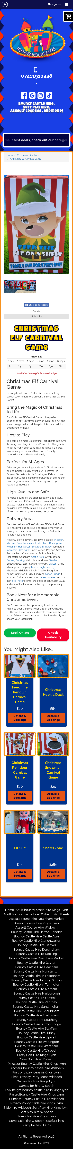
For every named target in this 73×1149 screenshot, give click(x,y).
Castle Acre (37, 557)
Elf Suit (20, 848)
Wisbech (58, 539)
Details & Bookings (19, 717)
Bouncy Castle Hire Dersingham (36, 949)
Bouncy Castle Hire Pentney (36, 1002)
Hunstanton (24, 546)
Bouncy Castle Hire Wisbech (36, 1050)
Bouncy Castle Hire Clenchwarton (36, 940)
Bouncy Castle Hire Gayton (36, 962)
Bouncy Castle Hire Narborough (36, 993)
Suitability (36, 316)
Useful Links (55, 1121)
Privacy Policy (20, 1103)
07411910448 (36, 76)
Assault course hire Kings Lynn (36, 923)
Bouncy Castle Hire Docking (36, 954)
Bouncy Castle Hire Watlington (36, 1042)
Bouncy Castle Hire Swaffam (36, 1028)
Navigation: (55, 4)
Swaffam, (54, 560)
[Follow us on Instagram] (40, 95)
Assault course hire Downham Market (36, 919)
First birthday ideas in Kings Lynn (36, 1072)
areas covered (49, 577)
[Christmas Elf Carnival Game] (36, 224)
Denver (10, 560)
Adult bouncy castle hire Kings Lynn (42, 910)
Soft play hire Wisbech (36, 1112)
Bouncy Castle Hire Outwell (36, 998)
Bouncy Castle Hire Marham (36, 989)
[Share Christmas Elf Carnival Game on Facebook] (36, 304)
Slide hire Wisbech (17, 1107)
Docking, (20, 560)
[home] (5, 4)
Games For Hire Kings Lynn (36, 1081)
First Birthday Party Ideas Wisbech (36, 1077)
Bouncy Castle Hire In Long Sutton (36, 980)
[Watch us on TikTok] (49, 95)
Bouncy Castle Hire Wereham (36, 1046)
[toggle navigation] (66, 4)
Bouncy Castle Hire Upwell (36, 1037)
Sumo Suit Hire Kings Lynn (36, 1116)
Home (9, 155)
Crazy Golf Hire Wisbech (36, 1059)
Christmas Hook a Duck (53, 692)
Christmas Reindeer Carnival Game (20, 770)
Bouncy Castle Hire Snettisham (36, 1015)
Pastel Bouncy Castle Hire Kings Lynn (36, 1094)
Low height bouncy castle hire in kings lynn (36, 1090)
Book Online (20, 632)
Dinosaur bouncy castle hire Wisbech (37, 1068)
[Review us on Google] (32, 95)
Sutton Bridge (52, 574)
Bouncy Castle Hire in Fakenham (36, 976)
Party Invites (31, 1125)
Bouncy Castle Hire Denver (36, 945)
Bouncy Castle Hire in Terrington (36, 984)
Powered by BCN (36, 1143)
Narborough (38, 567)
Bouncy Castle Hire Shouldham (36, 1011)
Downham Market (26, 543)
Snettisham (38, 546)
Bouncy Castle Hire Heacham (36, 967)
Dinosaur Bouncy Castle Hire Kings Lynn (36, 1063)
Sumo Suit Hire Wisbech (26, 1121)
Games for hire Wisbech (36, 1085)
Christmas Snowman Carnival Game (53, 770)
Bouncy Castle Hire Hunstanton (36, 971)
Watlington (24, 550)
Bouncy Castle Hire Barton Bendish (36, 932)
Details (36, 311)
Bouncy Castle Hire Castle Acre (36, 936)
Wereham (12, 550)
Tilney (48, 546)
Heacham (12, 546)
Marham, (12, 543)
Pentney (49, 567)
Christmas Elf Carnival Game (25, 158)
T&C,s (46, 1125)
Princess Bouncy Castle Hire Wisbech (36, 1099)
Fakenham (42, 543)
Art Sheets (62, 914)
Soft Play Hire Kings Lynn (50, 1107)
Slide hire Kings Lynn (47, 1103)
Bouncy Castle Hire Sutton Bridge (36, 1024)
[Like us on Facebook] (24, 95)
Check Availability (53, 635)
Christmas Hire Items (28, 155)
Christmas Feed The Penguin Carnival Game (20, 692)
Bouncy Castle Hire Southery (37, 1020)
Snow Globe (53, 848)
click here (17, 580)
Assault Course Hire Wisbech (36, 927)
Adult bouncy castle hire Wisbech (27, 914)
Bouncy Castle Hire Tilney (36, 1033)
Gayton (53, 563)
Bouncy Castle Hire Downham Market (36, 958)
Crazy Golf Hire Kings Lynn (36, 1055)
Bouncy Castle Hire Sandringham (36, 1006)
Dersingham (55, 543)
